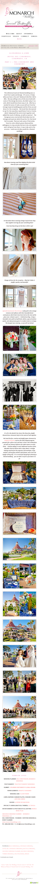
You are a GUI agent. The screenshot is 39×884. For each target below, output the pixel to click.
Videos (16, 36)
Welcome (10, 34)
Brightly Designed (9, 440)
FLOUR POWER (24, 794)
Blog (19, 39)
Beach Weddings (14, 846)
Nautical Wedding (29, 848)
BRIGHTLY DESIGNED (25, 790)
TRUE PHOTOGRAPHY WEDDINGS (25, 784)
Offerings (28, 34)
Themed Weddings (8, 854)
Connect (25, 36)
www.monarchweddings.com (11, 822)
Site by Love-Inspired (19, 879)
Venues (34, 36)
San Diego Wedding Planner (11, 851)
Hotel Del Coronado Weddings (12, 848)
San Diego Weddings (27, 851)
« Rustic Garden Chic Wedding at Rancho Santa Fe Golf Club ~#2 (17, 865)
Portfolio (6, 36)
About (19, 34)
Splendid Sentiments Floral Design (12, 311)
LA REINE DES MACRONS (22, 802)
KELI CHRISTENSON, (23, 779)
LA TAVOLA (31, 805)
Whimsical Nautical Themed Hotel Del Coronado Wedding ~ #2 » (17, 867)
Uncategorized (19, 854)
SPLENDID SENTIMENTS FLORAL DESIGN (22, 787)
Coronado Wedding (26, 846)
